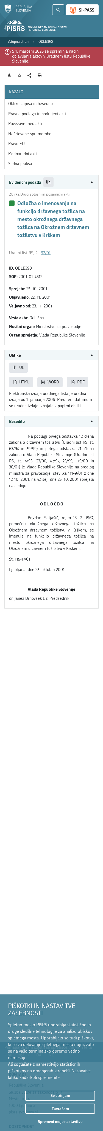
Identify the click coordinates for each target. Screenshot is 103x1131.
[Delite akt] (29, 75)
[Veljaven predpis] (12, 203)
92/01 (46, 252)
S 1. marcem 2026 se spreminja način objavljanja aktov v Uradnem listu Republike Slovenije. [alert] (51, 56)
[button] (51, 182)
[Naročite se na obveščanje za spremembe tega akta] (9, 75)
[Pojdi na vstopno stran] (18, 11)
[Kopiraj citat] (48, 182)
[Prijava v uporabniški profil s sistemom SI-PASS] (82, 9)
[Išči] (58, 9)
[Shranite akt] (20, 75)
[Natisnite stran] (40, 75)
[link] (18, 42)
